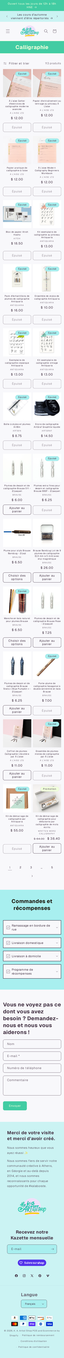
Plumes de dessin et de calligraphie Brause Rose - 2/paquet (47, 621)
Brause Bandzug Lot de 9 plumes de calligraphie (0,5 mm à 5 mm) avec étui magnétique (47, 554)
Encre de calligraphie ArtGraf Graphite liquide (47, 425)
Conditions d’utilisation (34, 1341)
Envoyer (15, 1106)
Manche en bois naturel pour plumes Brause (17, 620)
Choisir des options (17, 577)
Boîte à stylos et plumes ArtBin (17, 425)
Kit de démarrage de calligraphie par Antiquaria (17, 819)
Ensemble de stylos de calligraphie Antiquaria (47, 297)
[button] (8, 31)
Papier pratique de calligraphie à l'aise (17, 169)
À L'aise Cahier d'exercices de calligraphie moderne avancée (17, 105)
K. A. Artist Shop (23, 1330)
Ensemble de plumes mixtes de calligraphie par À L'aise (47, 754)
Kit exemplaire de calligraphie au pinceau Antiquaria (47, 235)
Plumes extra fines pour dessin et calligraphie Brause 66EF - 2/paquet (47, 488)
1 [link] (9, 867)
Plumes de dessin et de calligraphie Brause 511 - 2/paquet (17, 488)
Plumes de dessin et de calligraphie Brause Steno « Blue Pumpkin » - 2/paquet (17, 687)
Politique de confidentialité (33, 1347)
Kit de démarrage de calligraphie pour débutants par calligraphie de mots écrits (47, 822)
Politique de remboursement (38, 1335)
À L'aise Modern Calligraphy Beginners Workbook (47, 171)
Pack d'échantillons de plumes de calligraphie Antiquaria (17, 299)
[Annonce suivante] (57, 16)
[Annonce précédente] (7, 16)
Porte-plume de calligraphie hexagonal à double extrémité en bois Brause (47, 687)
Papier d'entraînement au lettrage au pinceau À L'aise (47, 104)
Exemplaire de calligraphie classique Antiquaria (17, 363)
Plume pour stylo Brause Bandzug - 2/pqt (17, 552)
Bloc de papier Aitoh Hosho (17, 233)
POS (35, 1330)
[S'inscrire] (52, 1249)
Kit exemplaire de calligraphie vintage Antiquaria (47, 363)
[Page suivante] (32, 876)
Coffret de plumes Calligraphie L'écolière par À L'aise (17, 754)
